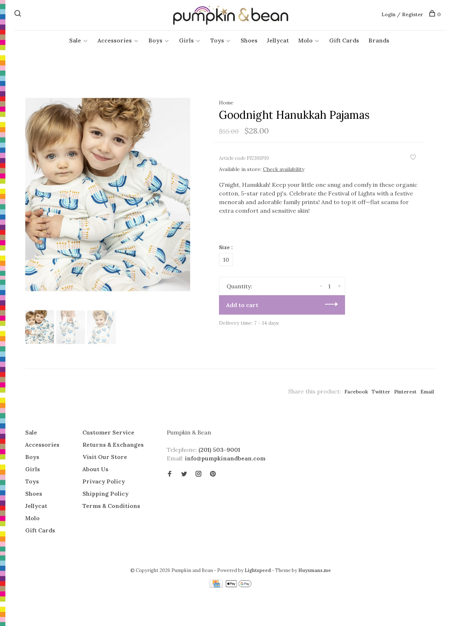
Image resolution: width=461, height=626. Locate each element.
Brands (378, 40)
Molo (305, 40)
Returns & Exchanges (113, 444)
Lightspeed (258, 570)
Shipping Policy (105, 493)
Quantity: (239, 286)
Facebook (356, 391)
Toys (217, 40)
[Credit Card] (217, 585)
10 (226, 259)
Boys (155, 40)
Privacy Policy (103, 481)
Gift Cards (344, 40)
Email (427, 391)
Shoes (249, 40)
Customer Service (108, 432)
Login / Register (402, 14)
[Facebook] (170, 474)
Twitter (381, 391)
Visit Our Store (104, 456)
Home (226, 102)
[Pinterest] (213, 474)
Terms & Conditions (111, 505)
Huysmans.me (314, 570)
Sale (75, 40)
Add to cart (242, 305)
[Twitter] (184, 474)
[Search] (18, 14)
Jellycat (278, 40)
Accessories (115, 40)
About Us (95, 469)
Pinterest (405, 391)
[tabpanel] (107, 196)
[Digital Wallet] (238, 585)
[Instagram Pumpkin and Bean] (198, 474)
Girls (186, 40)
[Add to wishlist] (413, 157)
